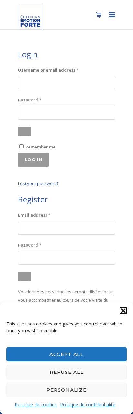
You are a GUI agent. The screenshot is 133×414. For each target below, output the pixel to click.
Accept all (66, 354)
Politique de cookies (36, 404)
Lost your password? (38, 183)
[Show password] (24, 131)
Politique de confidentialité (87, 404)
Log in (33, 159)
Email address (43, 215)
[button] (123, 310)
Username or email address (57, 70)
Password (39, 100)
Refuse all (67, 372)
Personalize (66, 390)
